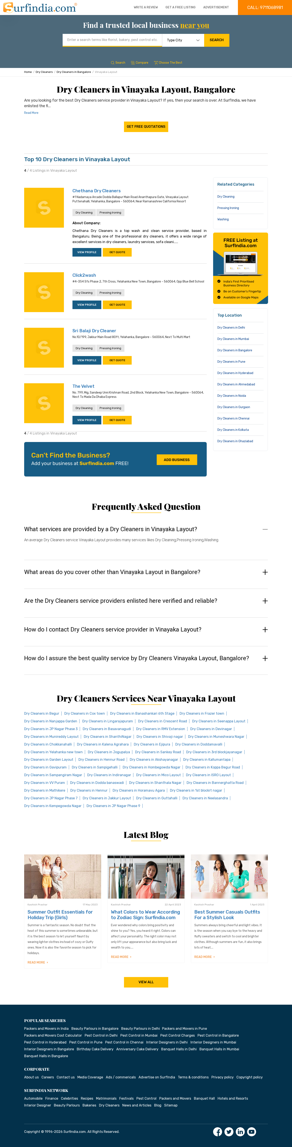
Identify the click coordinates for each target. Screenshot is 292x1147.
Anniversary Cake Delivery (137, 1049)
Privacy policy (222, 1077)
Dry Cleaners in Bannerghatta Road (215, 783)
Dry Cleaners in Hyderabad (235, 373)
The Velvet (83, 386)
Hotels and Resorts (233, 1098)
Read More (31, 113)
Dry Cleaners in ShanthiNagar (107, 737)
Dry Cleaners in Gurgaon (233, 407)
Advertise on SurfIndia (157, 1077)
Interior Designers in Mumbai (213, 1042)
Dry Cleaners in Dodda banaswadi (97, 783)
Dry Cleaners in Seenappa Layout (218, 721)
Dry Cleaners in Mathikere (44, 790)
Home (28, 72)
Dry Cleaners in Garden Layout (48, 760)
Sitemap (170, 1105)
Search (217, 40)
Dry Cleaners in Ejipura (152, 744)
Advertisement (216, 7)
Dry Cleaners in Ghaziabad (235, 441)
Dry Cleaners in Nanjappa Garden (50, 721)
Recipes (87, 1098)
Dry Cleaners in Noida (231, 396)
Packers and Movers (175, 1098)
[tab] (146, 538)
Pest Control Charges (177, 1035)
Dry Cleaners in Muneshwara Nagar (216, 737)
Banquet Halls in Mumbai (219, 1049)
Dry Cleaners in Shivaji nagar (160, 737)
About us (31, 1077)
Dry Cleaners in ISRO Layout (208, 775)
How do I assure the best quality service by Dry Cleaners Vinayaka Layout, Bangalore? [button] (136, 658)
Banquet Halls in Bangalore (46, 1056)
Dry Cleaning (84, 212)
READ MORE (37, 962)
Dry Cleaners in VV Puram (44, 783)
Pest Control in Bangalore (218, 1035)
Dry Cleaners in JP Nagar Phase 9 (113, 806)
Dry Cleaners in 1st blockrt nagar (196, 790)
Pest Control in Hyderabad (45, 1042)
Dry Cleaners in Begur (41, 713)
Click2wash (84, 275)
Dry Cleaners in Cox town (84, 713)
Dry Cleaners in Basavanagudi (107, 729)
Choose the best (170, 63)
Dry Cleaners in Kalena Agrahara (103, 744)
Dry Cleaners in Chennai (233, 418)
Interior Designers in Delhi (167, 1042)
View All (146, 982)
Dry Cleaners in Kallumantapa (206, 760)
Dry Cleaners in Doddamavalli (198, 744)
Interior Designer (37, 1105)
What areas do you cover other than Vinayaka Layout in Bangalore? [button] (112, 572)
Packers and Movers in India (46, 1029)
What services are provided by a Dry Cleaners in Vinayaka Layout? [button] (110, 529)
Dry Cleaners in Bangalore (74, 72)
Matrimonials (106, 1098)
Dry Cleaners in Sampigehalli (95, 767)
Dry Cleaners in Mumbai (233, 339)
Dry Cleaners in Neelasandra (205, 798)
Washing (223, 219)
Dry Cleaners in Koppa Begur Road (213, 767)
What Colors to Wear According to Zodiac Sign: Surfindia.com (145, 914)
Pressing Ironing (110, 212)
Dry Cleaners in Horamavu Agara (139, 790)
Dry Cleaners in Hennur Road (101, 760)
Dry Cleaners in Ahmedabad (236, 384)
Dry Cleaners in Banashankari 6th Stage (142, 713)
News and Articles (136, 1105)
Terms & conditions (193, 1077)
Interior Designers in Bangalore (49, 1049)
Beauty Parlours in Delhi (140, 1029)
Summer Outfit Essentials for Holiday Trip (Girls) (60, 914)
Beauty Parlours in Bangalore (94, 1029)
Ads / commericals (121, 1077)
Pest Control (146, 1098)
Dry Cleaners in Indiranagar (109, 775)
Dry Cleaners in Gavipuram (45, 767)
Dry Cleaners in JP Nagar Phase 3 (51, 729)
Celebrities (69, 1098)
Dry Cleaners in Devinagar (211, 729)
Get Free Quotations (146, 127)
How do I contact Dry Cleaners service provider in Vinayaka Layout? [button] (112, 629)
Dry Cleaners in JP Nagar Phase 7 (51, 798)
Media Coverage (90, 1077)
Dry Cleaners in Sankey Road (158, 752)
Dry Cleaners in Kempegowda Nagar (52, 806)
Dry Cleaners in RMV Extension (160, 729)
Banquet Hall (204, 1098)
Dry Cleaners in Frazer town (202, 713)
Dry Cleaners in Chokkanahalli (48, 744)
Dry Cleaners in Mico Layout (158, 775)
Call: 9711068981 (265, 7)
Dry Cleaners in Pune (231, 362)
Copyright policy (249, 1077)
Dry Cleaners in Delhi (231, 327)
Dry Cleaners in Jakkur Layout (107, 798)
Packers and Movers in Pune (184, 1029)
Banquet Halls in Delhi (179, 1049)
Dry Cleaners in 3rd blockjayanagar (214, 752)
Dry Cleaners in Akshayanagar (154, 760)
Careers (47, 1077)
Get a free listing (180, 7)
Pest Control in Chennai (124, 1042)
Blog (157, 1105)
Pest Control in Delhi (101, 1035)
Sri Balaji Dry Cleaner (94, 330)
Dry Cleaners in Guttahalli (156, 798)
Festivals (126, 1098)
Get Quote (117, 252)
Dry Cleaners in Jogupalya (109, 752)
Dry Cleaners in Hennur (89, 790)
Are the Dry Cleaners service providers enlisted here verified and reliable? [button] (120, 600)
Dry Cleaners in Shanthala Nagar (155, 783)
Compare (142, 63)
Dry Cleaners (44, 72)
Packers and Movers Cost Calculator (53, 1035)
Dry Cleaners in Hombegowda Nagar (151, 767)
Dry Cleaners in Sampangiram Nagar (53, 775)
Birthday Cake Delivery (95, 1049)
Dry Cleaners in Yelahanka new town (53, 752)
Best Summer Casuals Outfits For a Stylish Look (227, 914)
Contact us (66, 1077)
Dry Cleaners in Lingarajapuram (107, 721)
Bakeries (89, 1105)
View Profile (86, 252)
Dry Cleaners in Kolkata (233, 430)
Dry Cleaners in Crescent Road (162, 721)
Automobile (33, 1098)
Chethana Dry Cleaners (96, 190)
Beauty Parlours (67, 1105)
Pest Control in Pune (85, 1042)
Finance (51, 1098)
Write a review (146, 7)
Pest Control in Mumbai (139, 1035)
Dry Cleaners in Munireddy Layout (51, 737)
